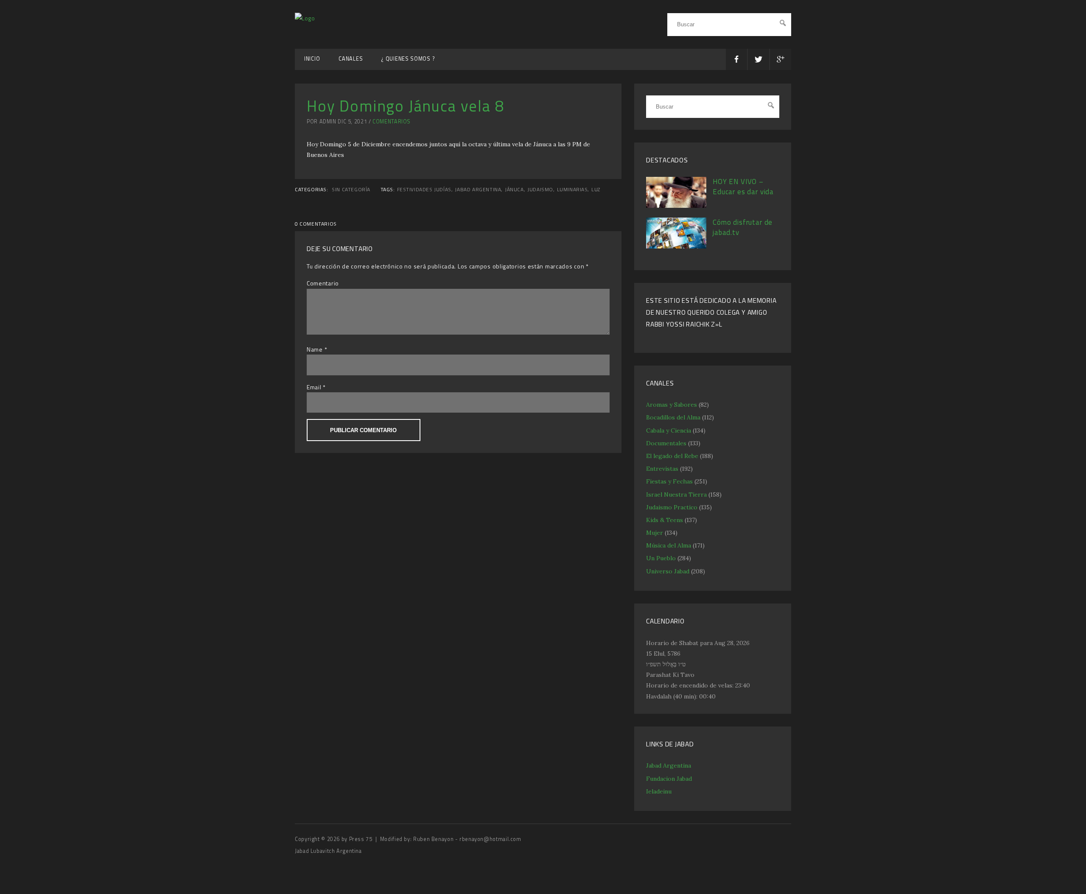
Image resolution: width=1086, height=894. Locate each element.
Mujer (654, 532)
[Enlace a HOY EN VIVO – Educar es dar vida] (676, 206)
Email (314, 387)
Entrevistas (662, 468)
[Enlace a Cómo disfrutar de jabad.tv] (676, 246)
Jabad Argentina (668, 765)
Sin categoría (351, 189)
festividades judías (424, 189)
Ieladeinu (659, 791)
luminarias (572, 189)
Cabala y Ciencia (668, 430)
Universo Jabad (667, 571)
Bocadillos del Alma (673, 417)
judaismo (540, 189)
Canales (351, 59)
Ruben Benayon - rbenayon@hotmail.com (467, 839)
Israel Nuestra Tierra (676, 494)
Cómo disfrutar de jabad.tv (743, 227)
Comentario (323, 283)
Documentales (666, 443)
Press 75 (361, 839)
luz (595, 189)
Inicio (312, 59)
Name (315, 349)
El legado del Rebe (672, 456)
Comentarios (391, 121)
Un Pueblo (661, 558)
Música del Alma (668, 545)
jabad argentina (478, 189)
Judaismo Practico (671, 507)
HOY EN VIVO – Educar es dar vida (743, 186)
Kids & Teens (664, 520)
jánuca (514, 189)
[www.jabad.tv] (305, 18)
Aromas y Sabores (671, 404)
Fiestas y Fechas (669, 481)
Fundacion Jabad (669, 778)
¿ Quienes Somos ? (408, 59)
